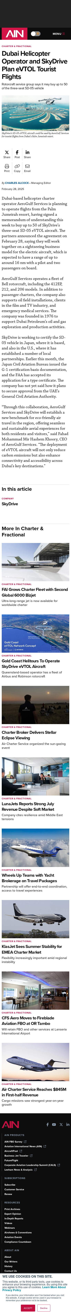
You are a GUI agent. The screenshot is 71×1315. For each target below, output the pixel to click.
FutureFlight (11, 1160)
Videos (8, 1223)
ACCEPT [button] (28, 1308)
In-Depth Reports (13, 1218)
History (8, 1266)
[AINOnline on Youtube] (54, 1125)
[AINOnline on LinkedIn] (67, 1125)
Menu (57, 34)
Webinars (9, 1227)
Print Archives (12, 1209)
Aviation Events (13, 1237)
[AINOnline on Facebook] (48, 1125)
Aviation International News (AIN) (23, 1146)
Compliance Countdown (17, 1241)
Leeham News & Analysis (18, 1169)
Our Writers (10, 1261)
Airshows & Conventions (18, 1232)
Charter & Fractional (17, 46)
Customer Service (14, 1189)
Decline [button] (43, 1308)
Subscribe (9, 1184)
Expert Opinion (12, 1213)
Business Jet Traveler (16, 1155)
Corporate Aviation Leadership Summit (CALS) (30, 1165)
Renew (8, 1194)
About (7, 1256)
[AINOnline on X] (61, 1125)
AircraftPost (11, 1151)
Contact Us (10, 1271)
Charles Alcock (17, 183)
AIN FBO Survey (13, 1141)
